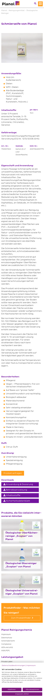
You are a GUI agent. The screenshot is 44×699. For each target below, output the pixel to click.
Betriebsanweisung (16, 489)
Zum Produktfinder (21, 618)
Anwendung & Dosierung (19, 484)
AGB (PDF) (5, 651)
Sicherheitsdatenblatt (18, 501)
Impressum (6, 634)
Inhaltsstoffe (13, 495)
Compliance (6, 644)
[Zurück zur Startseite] (10, 3)
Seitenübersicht (8, 641)
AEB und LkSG (7, 647)
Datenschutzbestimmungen (13, 665)
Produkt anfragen (13, 473)
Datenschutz (6, 638)
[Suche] (35, 3)
